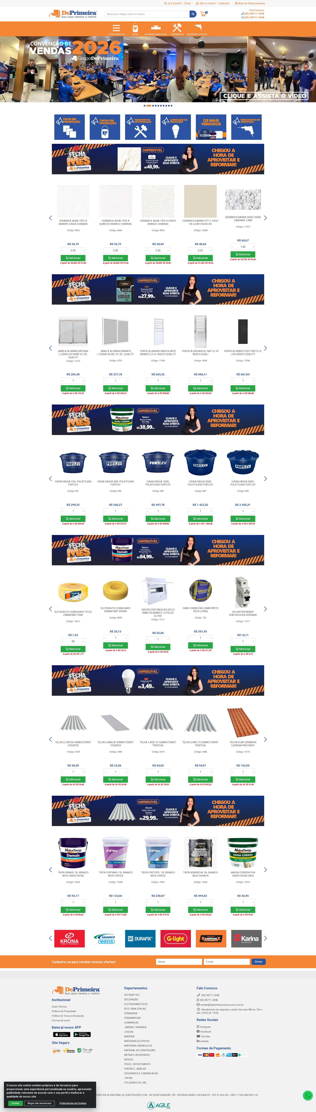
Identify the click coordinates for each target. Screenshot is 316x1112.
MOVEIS (128, 1059)
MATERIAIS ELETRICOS (136, 1041)
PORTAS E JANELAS (135, 1068)
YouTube (205, 1036)
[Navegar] (5, 65)
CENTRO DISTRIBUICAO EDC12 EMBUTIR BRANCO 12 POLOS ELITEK (158, 612)
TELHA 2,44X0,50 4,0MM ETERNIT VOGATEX (115, 744)
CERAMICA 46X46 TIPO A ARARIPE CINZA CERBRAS (73, 222)
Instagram (205, 1026)
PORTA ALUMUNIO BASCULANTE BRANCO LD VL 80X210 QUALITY (158, 353)
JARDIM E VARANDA (135, 1027)
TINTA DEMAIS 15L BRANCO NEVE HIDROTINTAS (73, 874)
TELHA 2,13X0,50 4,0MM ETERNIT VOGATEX (73, 744)
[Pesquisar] (193, 14)
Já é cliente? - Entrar (179, 3)
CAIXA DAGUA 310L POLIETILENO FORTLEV (73, 483)
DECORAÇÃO (131, 999)
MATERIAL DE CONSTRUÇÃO (139, 1050)
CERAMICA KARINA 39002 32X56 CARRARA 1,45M (243, 219)
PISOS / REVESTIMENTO (137, 1064)
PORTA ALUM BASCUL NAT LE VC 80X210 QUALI (200, 353)
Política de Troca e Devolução (68, 1015)
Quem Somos (59, 1006)
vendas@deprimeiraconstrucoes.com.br (222, 1004)
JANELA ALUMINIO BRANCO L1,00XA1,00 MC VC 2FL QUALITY (115, 353)
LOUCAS (128, 1031)
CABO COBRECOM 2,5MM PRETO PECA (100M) (200, 610)
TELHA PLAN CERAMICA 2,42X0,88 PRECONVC (243, 744)
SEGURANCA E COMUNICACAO (141, 1073)
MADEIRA (129, 1036)
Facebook (205, 1031)
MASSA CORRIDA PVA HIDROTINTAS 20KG (243, 874)
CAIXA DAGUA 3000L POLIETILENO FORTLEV (243, 483)
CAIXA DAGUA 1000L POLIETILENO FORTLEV (158, 483)
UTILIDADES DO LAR (135, 1082)
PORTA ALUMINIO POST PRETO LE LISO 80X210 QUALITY (243, 353)
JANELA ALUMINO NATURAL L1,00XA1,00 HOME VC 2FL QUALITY (73, 354)
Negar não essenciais (39, 1103)
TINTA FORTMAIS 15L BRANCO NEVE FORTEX (115, 874)
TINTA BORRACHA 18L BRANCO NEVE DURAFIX (200, 874)
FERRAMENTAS (132, 1018)
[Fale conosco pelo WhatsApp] (308, 1095)
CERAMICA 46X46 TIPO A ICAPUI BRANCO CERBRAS (158, 222)
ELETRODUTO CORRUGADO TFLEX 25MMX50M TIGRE (73, 613)
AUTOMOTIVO (132, 994)
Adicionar (74, 258)
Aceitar (15, 1103)
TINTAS (128, 1078)
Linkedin (204, 1041)
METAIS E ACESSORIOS (137, 1054)
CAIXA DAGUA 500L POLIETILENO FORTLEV (115, 483)
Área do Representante (251, 3)
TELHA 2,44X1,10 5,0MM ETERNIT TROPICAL (200, 744)
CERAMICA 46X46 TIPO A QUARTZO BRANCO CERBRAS (115, 222)
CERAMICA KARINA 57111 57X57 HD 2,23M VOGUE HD (200, 222)
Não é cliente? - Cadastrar (215, 3)
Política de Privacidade (64, 1011)
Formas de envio (61, 1020)
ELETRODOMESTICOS (136, 1004)
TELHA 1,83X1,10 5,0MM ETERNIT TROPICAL (158, 744)
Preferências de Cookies (73, 1103)
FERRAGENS (131, 1013)
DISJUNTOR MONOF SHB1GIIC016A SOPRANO (243, 613)
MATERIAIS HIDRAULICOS (138, 1045)
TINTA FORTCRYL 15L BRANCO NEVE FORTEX (158, 874)
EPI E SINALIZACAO (135, 1008)
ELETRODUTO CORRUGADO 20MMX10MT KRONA (115, 610)
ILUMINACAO (131, 1022)
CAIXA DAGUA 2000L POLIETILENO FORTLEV (200, 483)
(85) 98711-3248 (254, 17)
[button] (144, 106)
